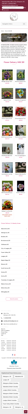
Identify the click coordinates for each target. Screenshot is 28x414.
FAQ (2, 335)
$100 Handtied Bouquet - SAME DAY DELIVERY (7, 192)
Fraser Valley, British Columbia (11, 403)
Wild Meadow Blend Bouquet (7, 155)
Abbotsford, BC (5, 228)
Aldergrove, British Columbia (10, 383)
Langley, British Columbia (10, 390)
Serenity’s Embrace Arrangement (20, 81)
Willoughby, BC (5, 292)
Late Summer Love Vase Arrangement (7, 174)
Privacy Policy (4, 332)
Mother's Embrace (20, 192)
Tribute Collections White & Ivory (7, 118)
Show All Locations (14, 298)
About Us (3, 329)
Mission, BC (4, 264)
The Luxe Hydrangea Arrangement (20, 155)
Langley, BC (4, 256)
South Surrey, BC (5, 268)
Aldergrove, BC (5, 232)
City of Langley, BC (6, 248)
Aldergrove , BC (7, 376)
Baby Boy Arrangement (20, 100)
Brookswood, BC (5, 240)
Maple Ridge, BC (5, 260)
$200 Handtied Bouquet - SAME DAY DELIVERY (7, 137)
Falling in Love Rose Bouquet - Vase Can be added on (7, 211)
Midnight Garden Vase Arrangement (7, 81)
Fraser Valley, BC (5, 252)
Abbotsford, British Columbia (10, 386)
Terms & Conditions (5, 330)
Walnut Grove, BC (6, 284)
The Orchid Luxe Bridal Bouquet (20, 137)
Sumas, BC (4, 272)
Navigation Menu (7, 24)
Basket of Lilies (7, 100)
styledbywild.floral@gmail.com (10, 5)
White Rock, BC (5, 288)
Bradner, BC (4, 236)
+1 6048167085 (11, 3)
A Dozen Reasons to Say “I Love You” (20, 118)
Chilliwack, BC (5, 244)
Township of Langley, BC (8, 280)
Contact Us (3, 333)
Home (2, 31)
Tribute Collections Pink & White (20, 174)
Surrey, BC (4, 276)
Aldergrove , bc (19, 407)
